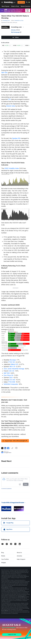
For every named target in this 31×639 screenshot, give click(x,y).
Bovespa (13, 360)
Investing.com (16, 27)
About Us (19, 552)
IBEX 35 (12, 366)
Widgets (3, 562)
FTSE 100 (11, 362)
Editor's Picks (15, 6)
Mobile (3, 556)
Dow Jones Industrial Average (14, 369)
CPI (9, 99)
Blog (2, 552)
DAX (11, 377)
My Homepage (15, 32)
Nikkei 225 (14, 364)
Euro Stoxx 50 (8, 375)
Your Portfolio (5, 559)
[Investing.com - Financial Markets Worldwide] (9, 2)
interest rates (10, 106)
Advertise (19, 556)
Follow (17, 37)
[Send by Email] (16, 448)
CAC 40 (11, 371)
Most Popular (5, 6)
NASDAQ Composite (11, 384)
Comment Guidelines (6, 488)
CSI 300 (12, 380)
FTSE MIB (11, 382)
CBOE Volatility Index (11, 168)
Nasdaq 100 (16, 138)
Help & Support (21, 559)
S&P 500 (4, 72)
